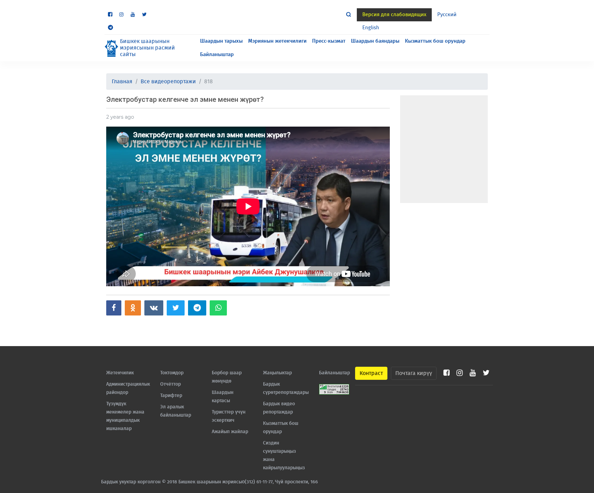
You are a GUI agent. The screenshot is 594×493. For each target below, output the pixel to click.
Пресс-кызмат (328, 41)
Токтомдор (172, 373)
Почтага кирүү (413, 373)
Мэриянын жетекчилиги (277, 41)
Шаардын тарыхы (221, 41)
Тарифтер (171, 395)
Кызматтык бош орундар (435, 41)
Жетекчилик (120, 373)
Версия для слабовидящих (394, 14)
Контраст (371, 373)
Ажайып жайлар (230, 431)
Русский (446, 14)
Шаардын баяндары (375, 41)
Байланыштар (217, 54)
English (370, 27)
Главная (122, 81)
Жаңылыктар (277, 373)
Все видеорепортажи (168, 81)
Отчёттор (170, 384)
